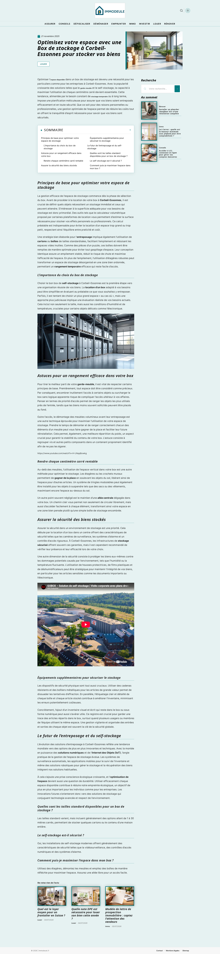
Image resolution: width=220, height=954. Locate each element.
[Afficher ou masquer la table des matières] (97, 130)
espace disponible (57, 80)
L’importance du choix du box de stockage (59, 147)
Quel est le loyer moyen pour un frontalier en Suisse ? (51, 912)
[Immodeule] (110, 10)
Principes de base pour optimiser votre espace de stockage (60, 139)
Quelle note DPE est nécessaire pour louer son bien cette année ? (85, 913)
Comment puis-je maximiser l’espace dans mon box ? (110, 166)
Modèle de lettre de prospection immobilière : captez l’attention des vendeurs (118, 915)
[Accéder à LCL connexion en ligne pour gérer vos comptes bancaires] (149, 152)
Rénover (162, 107)
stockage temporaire (99, 96)
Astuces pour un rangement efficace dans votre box (61, 154)
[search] (181, 10)
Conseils (162, 148)
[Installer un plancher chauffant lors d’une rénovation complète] (149, 110)
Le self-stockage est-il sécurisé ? (106, 160)
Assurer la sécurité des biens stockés (59, 165)
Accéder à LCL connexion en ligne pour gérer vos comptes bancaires (168, 153)
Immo (107, 926)
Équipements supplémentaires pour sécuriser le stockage (107, 139)
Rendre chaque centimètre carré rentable (63, 160)
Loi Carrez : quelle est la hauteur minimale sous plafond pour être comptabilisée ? (170, 132)
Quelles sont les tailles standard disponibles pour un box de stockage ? (108, 154)
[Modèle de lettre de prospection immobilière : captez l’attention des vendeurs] (120, 896)
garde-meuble (86, 88)
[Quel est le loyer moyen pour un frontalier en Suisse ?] (52, 896)
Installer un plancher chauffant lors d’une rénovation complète (169, 111)
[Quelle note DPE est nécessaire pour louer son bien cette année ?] (86, 896)
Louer (43, 64)
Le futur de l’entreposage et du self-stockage (104, 147)
